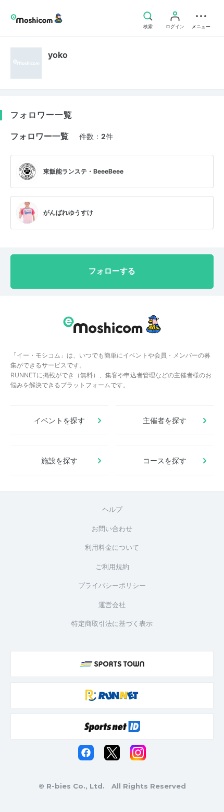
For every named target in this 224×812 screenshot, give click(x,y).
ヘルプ (112, 509)
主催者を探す (164, 420)
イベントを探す (59, 420)
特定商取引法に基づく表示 (112, 623)
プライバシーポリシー (112, 585)
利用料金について (112, 547)
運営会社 (112, 604)
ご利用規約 (112, 566)
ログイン (175, 26)
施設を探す (59, 460)
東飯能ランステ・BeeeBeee (83, 171)
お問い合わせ (112, 528)
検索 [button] (148, 26)
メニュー (201, 26)
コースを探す (164, 460)
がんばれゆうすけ (68, 212)
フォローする (112, 271)
